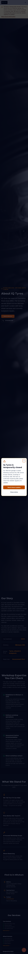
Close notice (14, 492)
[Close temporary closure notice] (24, 460)
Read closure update (14, 487)
